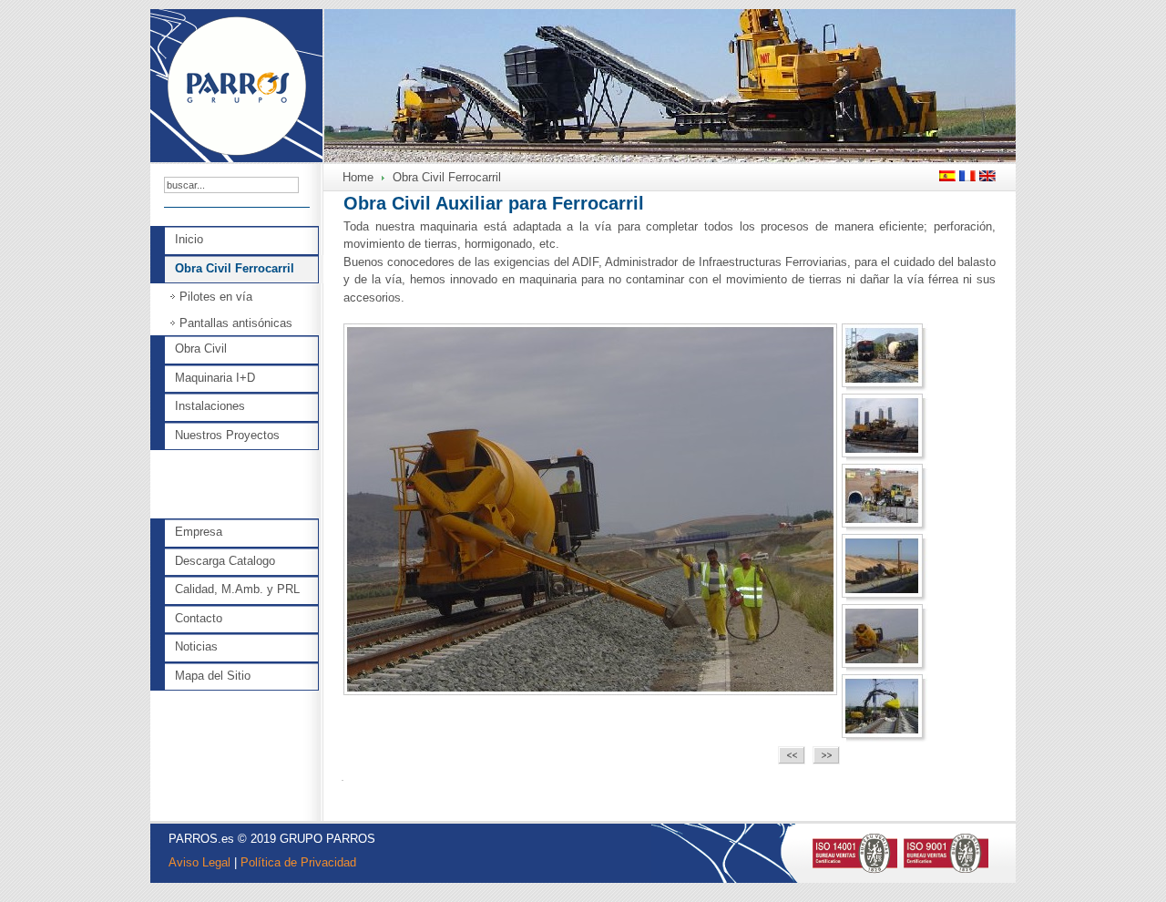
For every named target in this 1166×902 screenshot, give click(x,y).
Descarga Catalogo (225, 561)
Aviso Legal (199, 862)
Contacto (198, 618)
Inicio (189, 239)
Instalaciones (210, 406)
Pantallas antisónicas (235, 323)
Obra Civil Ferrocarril (234, 268)
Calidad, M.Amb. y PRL (237, 589)
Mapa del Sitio (213, 675)
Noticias (196, 646)
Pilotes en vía (215, 296)
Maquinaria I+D (215, 377)
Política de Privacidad (298, 862)
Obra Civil (201, 348)
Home (358, 177)
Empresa (198, 531)
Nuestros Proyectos (227, 435)
